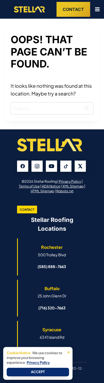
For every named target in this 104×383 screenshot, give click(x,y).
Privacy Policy (70, 181)
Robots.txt (65, 191)
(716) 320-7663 (52, 307)
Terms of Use (29, 186)
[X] (80, 166)
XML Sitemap (73, 186)
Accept (38, 372)
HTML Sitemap (42, 191)
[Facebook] (22, 166)
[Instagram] (37, 166)
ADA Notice (51, 186)
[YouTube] (51, 166)
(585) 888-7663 (52, 266)
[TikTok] (65, 166)
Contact (73, 9)
